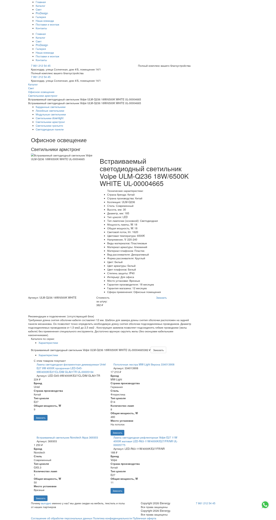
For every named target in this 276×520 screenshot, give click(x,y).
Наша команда (45, 20)
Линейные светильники (50, 110)
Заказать (40, 417)
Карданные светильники (51, 107)
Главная (41, 2)
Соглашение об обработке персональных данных (61, 518)
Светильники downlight (49, 118)
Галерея (41, 17)
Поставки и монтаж (47, 24)
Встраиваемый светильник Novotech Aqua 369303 (67, 437)
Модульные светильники (51, 114)
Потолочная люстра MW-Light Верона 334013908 (143, 364)
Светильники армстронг (50, 122)
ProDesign (42, 13)
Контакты (41, 28)
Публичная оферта (144, 518)
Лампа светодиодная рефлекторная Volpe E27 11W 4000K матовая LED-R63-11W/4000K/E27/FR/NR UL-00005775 (145, 441)
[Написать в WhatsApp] (265, 509)
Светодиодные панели (50, 129)
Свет (38, 9)
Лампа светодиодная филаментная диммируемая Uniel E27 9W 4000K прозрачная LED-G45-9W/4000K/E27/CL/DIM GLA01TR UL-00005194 (71, 368)
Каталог (40, 5)
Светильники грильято (49, 125)
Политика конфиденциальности (112, 518)
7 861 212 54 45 (41, 65)
